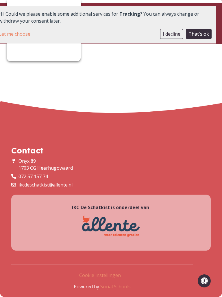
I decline (171, 34)
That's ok (198, 34)
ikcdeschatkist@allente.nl (45, 185)
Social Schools (115, 286)
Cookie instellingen (100, 275)
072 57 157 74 (33, 176)
